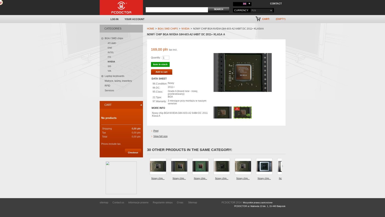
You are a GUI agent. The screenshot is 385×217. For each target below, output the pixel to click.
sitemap (104, 202)
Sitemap (192, 202)
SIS (109, 66)
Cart (107, 104)
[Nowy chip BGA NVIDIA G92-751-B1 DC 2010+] (264, 166)
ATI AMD (112, 43)
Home (150, 28)
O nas (180, 202)
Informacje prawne (138, 202)
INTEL (111, 52)
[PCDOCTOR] (121, 7)
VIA (109, 71)
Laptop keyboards (114, 76)
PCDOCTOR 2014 (232, 202)
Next (283, 166)
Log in (114, 19)
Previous (148, 166)
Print (155, 130)
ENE (110, 48)
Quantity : (156, 57)
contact (276, 3)
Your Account (134, 19)
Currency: (241, 10)
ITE (109, 57)
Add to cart (161, 72)
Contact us (118, 202)
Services (109, 90)
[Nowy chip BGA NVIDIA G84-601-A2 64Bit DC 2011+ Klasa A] (158, 166)
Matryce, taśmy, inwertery (118, 80)
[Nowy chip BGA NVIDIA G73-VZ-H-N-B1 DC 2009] (222, 166)
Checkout (133, 152)
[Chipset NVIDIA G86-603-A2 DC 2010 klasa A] (223, 105)
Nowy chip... (158, 178)
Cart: (266, 19)
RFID (107, 85)
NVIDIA (111, 61)
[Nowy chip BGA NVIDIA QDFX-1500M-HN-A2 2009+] (200, 166)
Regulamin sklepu (163, 202)
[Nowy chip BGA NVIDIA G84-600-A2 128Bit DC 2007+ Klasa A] (243, 166)
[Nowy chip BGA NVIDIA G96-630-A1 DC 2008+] (179, 166)
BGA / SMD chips (114, 38)
